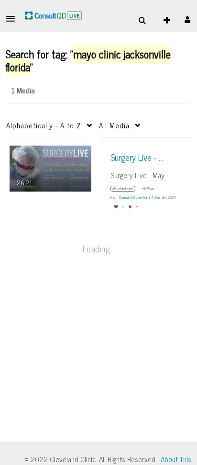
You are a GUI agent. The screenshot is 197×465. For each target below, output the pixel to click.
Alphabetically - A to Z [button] (43, 125)
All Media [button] (114, 125)
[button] (13, 18)
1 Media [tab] (23, 90)
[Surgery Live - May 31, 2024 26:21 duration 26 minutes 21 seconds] (50, 167)
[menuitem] (142, 20)
